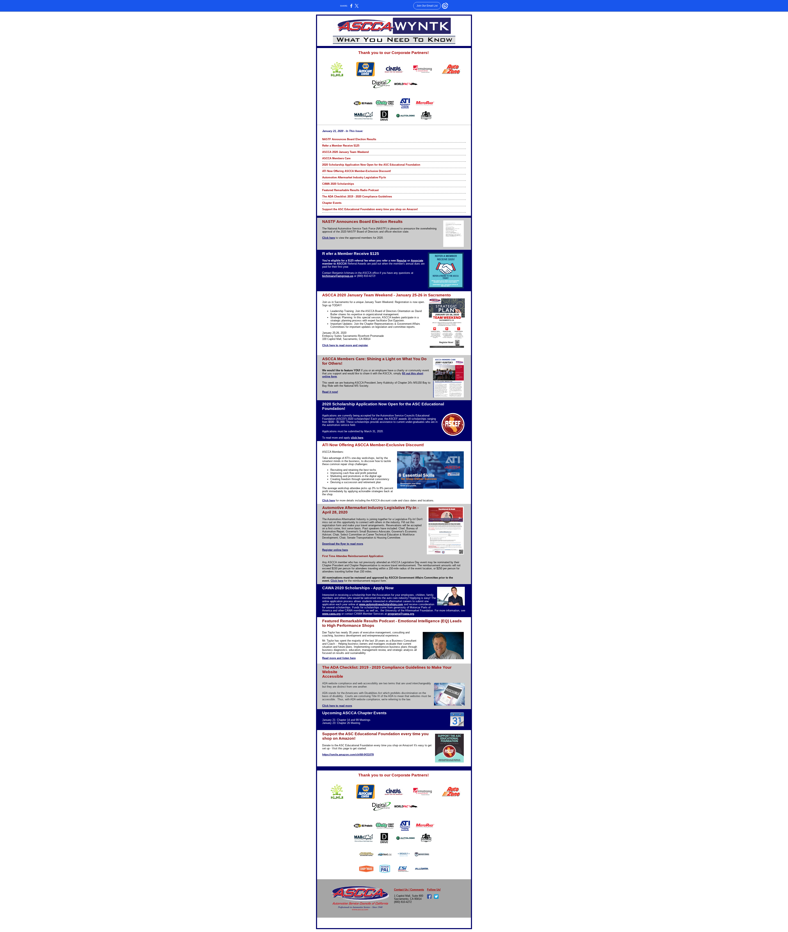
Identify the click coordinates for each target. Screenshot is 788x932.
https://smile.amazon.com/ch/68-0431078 (348, 754)
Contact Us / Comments (409, 889)
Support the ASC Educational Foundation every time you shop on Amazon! (370, 209)
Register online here (335, 549)
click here (357, 437)
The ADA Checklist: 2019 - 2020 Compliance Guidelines (357, 196)
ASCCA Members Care (336, 158)
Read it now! (330, 391)
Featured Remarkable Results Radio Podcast (350, 190)
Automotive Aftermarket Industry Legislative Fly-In (354, 177)
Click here (328, 237)
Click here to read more (337, 705)
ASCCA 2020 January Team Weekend (345, 152)
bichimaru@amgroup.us (337, 275)
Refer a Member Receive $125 (340, 145)
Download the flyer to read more (342, 543)
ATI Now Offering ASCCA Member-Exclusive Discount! (356, 171)
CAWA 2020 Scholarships (338, 183)
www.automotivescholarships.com (381, 604)
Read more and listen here (339, 658)
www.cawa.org (331, 613)
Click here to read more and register (345, 345)
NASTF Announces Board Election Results (349, 139)
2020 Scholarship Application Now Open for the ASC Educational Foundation (371, 164)
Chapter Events (331, 202)
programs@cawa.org (401, 613)
